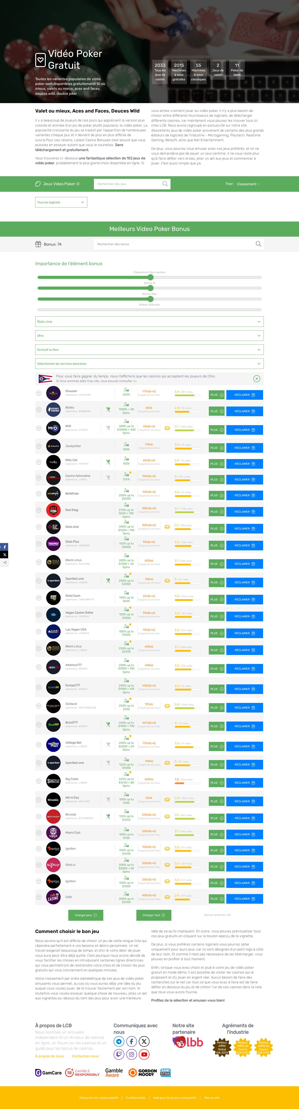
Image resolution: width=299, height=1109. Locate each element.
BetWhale (72, 493)
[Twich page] (119, 1054)
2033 (160, 72)
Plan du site (212, 1097)
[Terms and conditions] (82, 1072)
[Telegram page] (119, 1041)
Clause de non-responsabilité (98, 1097)
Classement (247, 184)
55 (198, 72)
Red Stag (71, 510)
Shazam (71, 391)
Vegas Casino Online (79, 612)
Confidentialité (135, 1097)
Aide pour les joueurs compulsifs (174, 1097)
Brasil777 (71, 722)
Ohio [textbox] (40, 336)
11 (237, 70)
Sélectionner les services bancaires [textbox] (61, 364)
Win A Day (72, 797)
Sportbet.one (74, 579)
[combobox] (61, 202)
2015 (179, 72)
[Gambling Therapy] (142, 1072)
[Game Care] (48, 1073)
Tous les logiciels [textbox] (48, 202)
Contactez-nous (85, 1056)
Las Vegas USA (75, 629)
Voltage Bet (73, 743)
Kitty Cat (71, 460)
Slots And (72, 527)
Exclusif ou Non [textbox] (48, 350)
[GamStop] (165, 1072)
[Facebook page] (131, 1041)
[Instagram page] (131, 1054)
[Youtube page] (144, 1054)
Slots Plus (72, 542)
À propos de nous (49, 1056)
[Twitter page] (144, 1041)
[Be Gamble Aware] (114, 1072)
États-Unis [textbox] (44, 322)
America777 (73, 665)
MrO (68, 426)
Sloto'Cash (73, 596)
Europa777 (72, 685)
